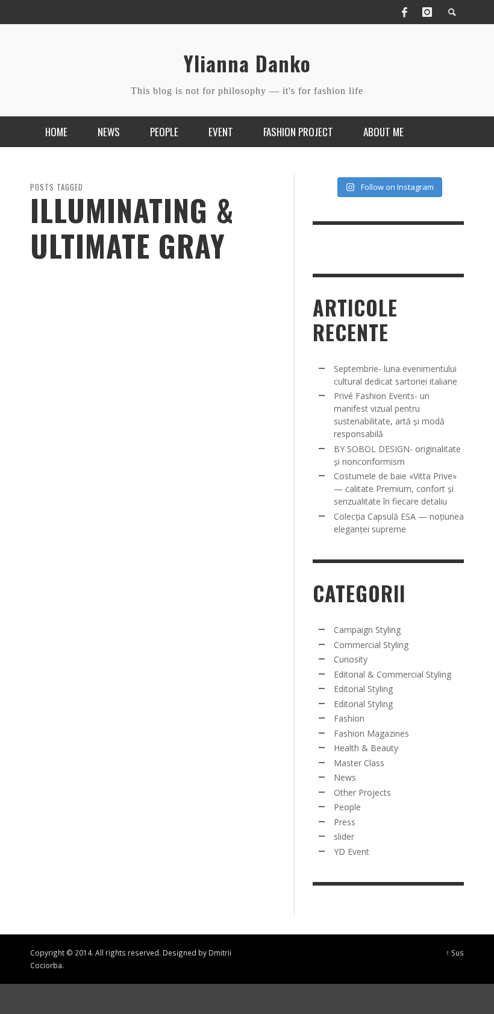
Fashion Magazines (371, 733)
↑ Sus (455, 952)
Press (344, 822)
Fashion (349, 718)
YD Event (351, 851)
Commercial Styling (371, 644)
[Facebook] (404, 12)
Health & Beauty (366, 748)
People (347, 807)
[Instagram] (427, 12)
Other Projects (362, 792)
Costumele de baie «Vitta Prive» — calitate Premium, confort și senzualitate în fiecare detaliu (395, 488)
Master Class (359, 763)
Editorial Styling (363, 688)
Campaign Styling (367, 629)
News (345, 777)
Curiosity (350, 659)
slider (344, 836)
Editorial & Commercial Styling (392, 674)
